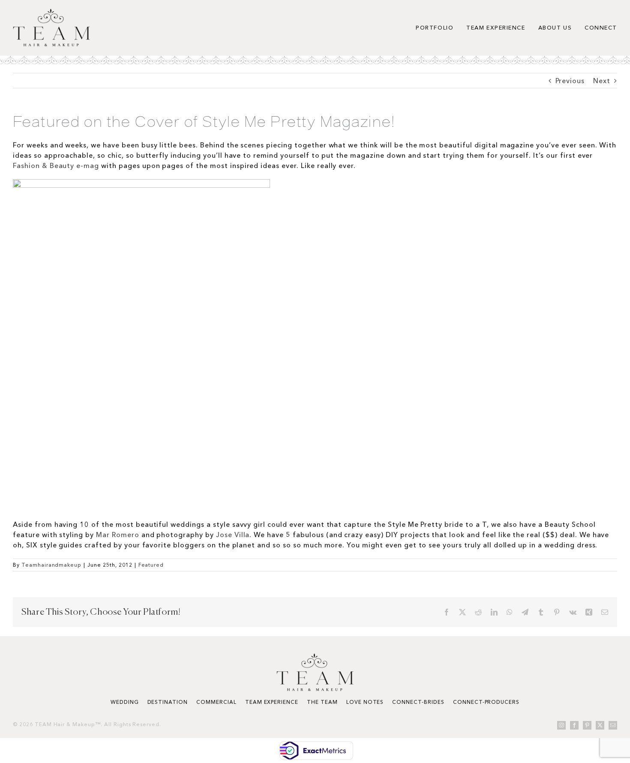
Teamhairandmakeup (51, 565)
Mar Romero (117, 534)
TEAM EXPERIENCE (271, 702)
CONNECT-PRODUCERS (486, 702)
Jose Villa (233, 534)
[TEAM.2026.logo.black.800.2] (51, 12)
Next (601, 80)
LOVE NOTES (365, 702)
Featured (151, 565)
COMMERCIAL (216, 702)
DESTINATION (167, 702)
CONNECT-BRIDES (418, 702)
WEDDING (125, 702)
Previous (570, 80)
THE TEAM (322, 702)
